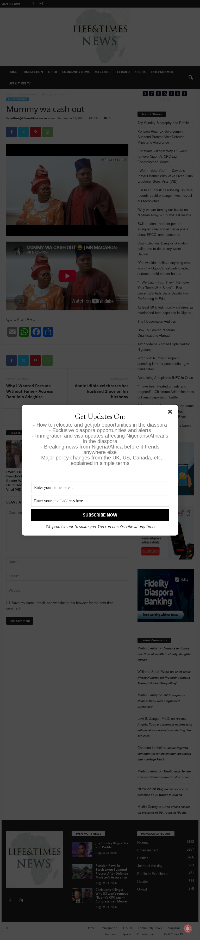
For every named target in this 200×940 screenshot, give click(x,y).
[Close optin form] (171, 413)
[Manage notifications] (188, 928)
